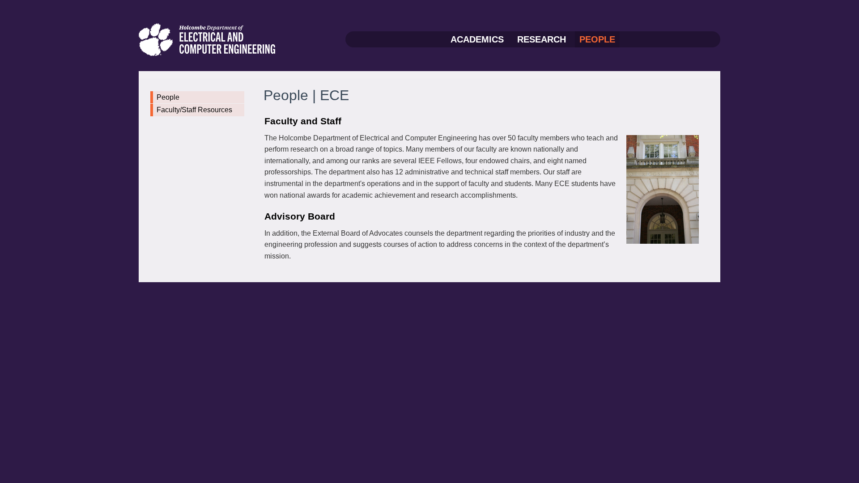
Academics (477, 39)
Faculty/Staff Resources (194, 110)
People (597, 39)
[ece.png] (207, 38)
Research (541, 39)
